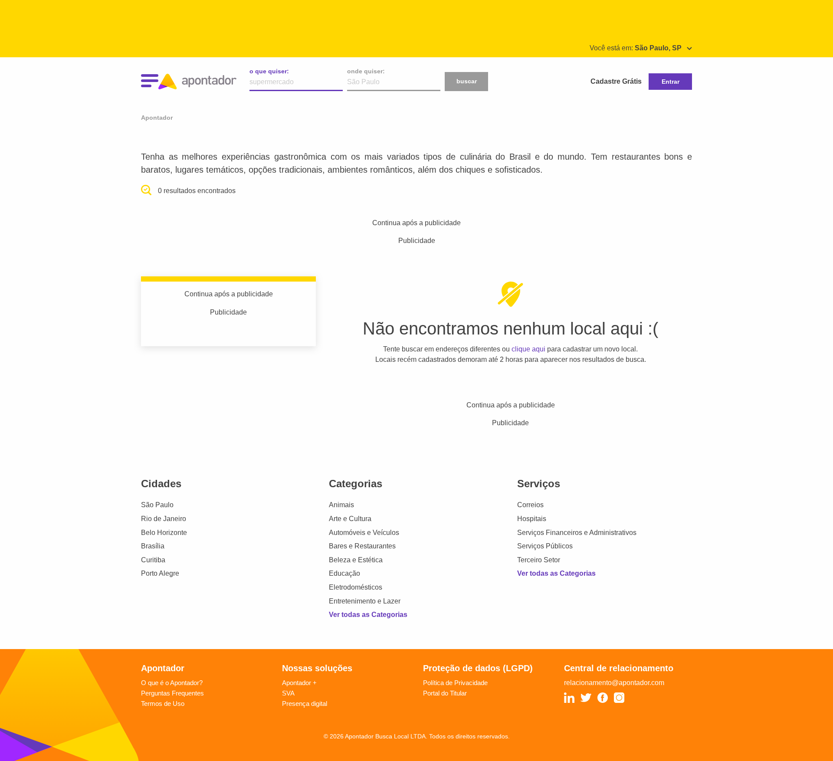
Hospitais (531, 518)
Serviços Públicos (545, 546)
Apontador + (299, 682)
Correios (530, 504)
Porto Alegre (160, 573)
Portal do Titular (445, 693)
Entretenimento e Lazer (364, 601)
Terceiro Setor (538, 560)
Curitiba (153, 560)
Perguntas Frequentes (172, 693)
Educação (344, 573)
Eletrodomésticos (355, 587)
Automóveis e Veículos (364, 532)
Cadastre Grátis (616, 81)
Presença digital (304, 703)
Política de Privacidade (455, 682)
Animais (341, 504)
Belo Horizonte (164, 532)
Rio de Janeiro (163, 518)
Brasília (152, 546)
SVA (288, 693)
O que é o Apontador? (172, 682)
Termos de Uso (162, 703)
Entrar (670, 81)
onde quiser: (366, 71)
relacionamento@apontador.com (614, 682)
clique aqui (528, 349)
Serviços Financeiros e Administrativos (576, 532)
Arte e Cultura (350, 518)
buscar (466, 81)
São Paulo (157, 504)
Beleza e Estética (356, 560)
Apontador (157, 117)
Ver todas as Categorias (368, 614)
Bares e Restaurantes (362, 546)
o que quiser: (269, 71)
